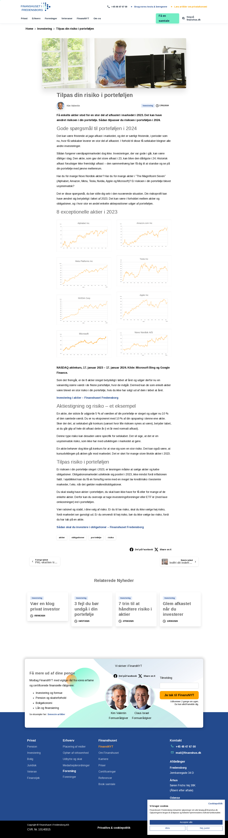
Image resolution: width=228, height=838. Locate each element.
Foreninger (51, 18)
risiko (111, 537)
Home (29, 28)
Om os (97, 18)
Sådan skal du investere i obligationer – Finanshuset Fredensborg (100, 527)
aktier (62, 537)
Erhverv (36, 18)
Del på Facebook (144, 549)
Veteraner (66, 18)
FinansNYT (83, 18)
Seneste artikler (56, 714)
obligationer (78, 537)
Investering (44, 28)
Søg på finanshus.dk (194, 18)
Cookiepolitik (215, 803)
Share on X (165, 549)
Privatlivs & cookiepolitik (114, 827)
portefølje (96, 537)
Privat (24, 18)
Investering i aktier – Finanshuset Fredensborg (87, 397)
